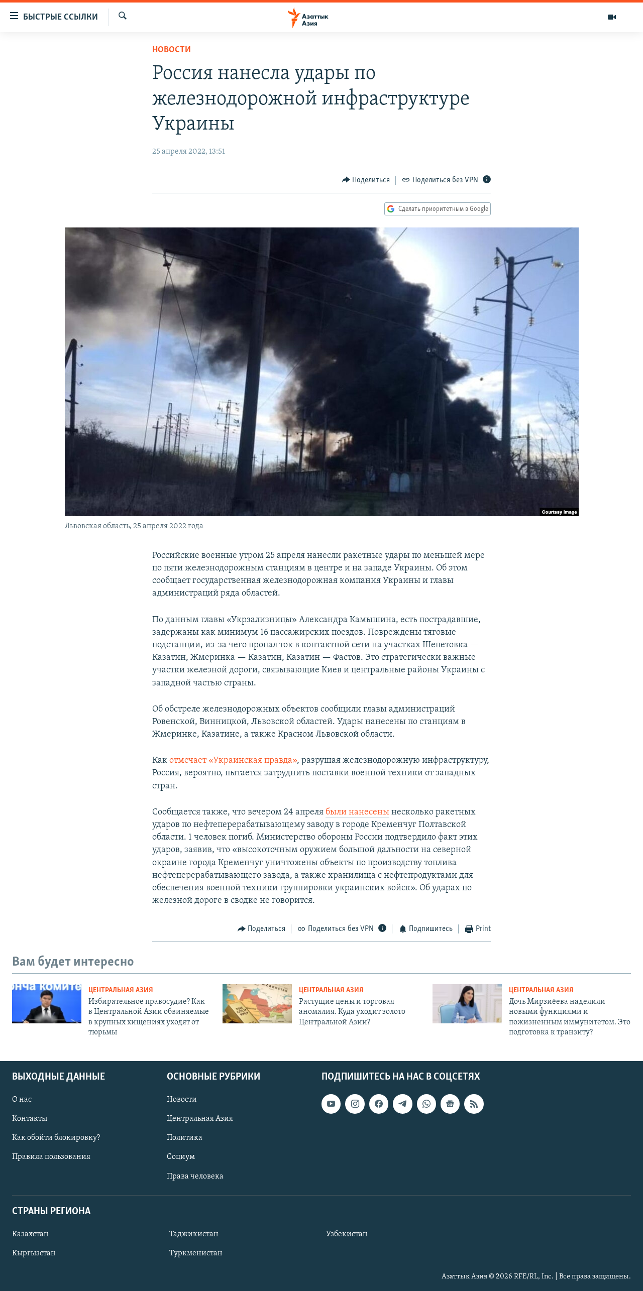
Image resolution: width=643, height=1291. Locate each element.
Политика (184, 1138)
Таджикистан (194, 1234)
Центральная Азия (120, 990)
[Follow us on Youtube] (331, 1103)
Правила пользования (51, 1157)
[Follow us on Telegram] (402, 1103)
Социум (181, 1157)
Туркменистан (196, 1253)
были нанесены (357, 812)
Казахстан (30, 1234)
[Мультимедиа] (612, 17)
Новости (171, 50)
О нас (22, 1100)
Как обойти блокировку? (56, 1138)
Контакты (29, 1119)
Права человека (195, 1176)
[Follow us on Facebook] (378, 1103)
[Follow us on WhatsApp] (426, 1103)
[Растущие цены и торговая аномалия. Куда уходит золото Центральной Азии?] (257, 1003)
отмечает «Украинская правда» (233, 760)
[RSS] (473, 1103)
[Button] (366, 180)
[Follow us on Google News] (450, 1103)
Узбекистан (347, 1234)
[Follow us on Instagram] (354, 1103)
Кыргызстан (34, 1253)
